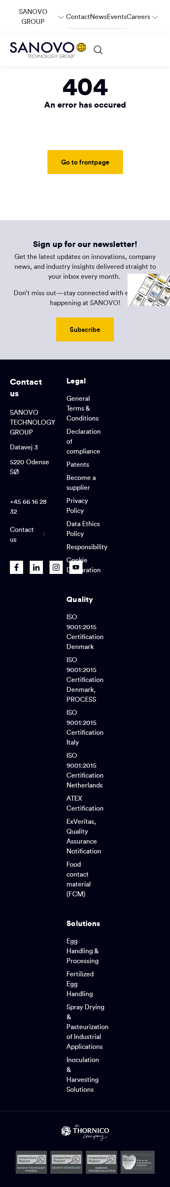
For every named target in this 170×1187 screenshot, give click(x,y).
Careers (143, 13)
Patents (77, 464)
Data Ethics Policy (83, 528)
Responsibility (86, 547)
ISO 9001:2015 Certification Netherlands (85, 770)
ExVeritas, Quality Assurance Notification (83, 836)
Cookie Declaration (83, 565)
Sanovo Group (42, 13)
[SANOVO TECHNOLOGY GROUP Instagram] (56, 567)
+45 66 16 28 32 (28, 506)
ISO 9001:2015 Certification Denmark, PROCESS (85, 679)
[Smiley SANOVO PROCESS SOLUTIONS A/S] (102, 1162)
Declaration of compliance (83, 441)
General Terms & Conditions (82, 408)
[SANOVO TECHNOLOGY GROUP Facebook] (16, 567)
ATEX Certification (85, 803)
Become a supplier (81, 482)
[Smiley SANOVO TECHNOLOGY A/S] (66, 1162)
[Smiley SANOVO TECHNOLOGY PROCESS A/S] (31, 1162)
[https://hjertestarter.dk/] (137, 1162)
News (98, 16)
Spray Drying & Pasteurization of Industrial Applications (87, 1027)
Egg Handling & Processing (82, 951)
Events (117, 16)
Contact (78, 16)
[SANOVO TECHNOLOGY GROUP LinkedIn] (36, 567)
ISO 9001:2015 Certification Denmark (85, 632)
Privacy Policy (77, 505)
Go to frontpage (85, 161)
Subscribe (85, 329)
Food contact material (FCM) (78, 879)
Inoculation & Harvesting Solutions (82, 1074)
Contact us (22, 534)
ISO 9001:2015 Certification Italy (85, 727)
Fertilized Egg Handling (80, 984)
